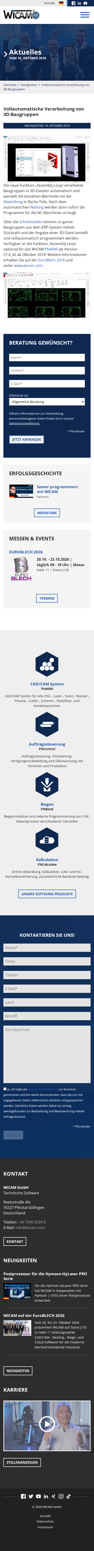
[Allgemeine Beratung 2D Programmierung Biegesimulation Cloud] (47, 401)
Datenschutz (45, 1521)
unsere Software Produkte (47, 894)
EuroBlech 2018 (51, 260)
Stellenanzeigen (22, 1462)
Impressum (45, 1527)
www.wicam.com (28, 265)
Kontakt (49, 3)
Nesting (37, 207)
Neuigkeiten (29, 85)
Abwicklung (13, 201)
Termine (47, 598)
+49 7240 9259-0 (32, 1222)
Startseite (9, 85)
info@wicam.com (30, 1227)
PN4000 (51, 249)
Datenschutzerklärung (24, 423)
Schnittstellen (31, 221)
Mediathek (47, 513)
